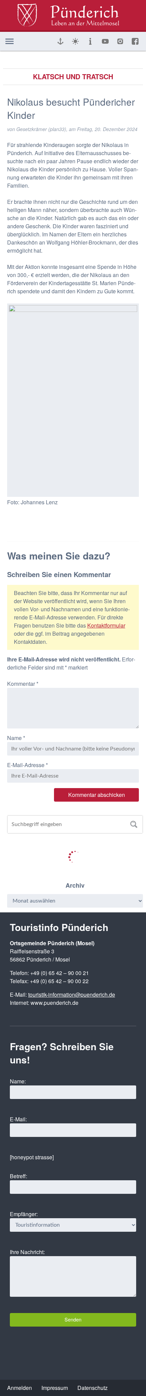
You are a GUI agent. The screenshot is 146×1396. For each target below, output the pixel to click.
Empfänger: (24, 1214)
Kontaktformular (106, 625)
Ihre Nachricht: (27, 1252)
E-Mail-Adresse (27, 765)
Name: (18, 1081)
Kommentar (22, 684)
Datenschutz (92, 1388)
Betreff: (18, 1176)
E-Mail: (18, 1119)
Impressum (54, 1388)
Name (16, 738)
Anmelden (19, 1388)
